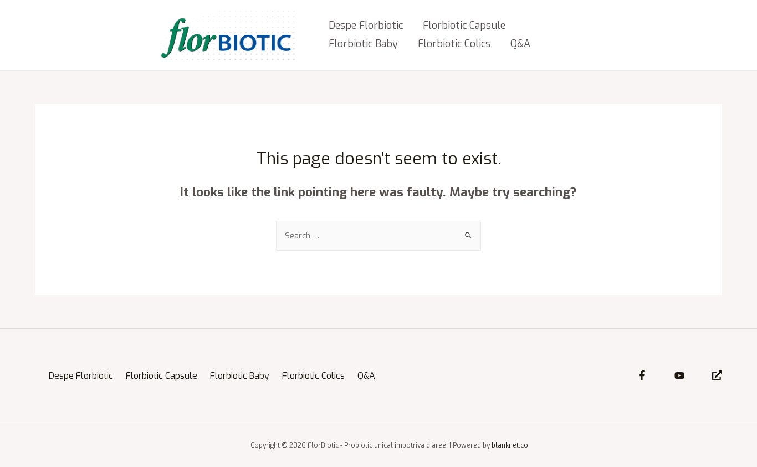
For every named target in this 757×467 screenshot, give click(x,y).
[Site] (717, 375)
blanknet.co (510, 445)
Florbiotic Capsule (464, 25)
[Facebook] (642, 375)
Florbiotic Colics (454, 43)
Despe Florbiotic (366, 25)
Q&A (520, 43)
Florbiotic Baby (363, 43)
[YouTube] (679, 375)
